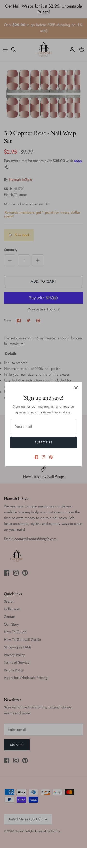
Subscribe (43, 442)
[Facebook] (36, 457)
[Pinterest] (51, 457)
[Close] (76, 387)
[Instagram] (43, 457)
